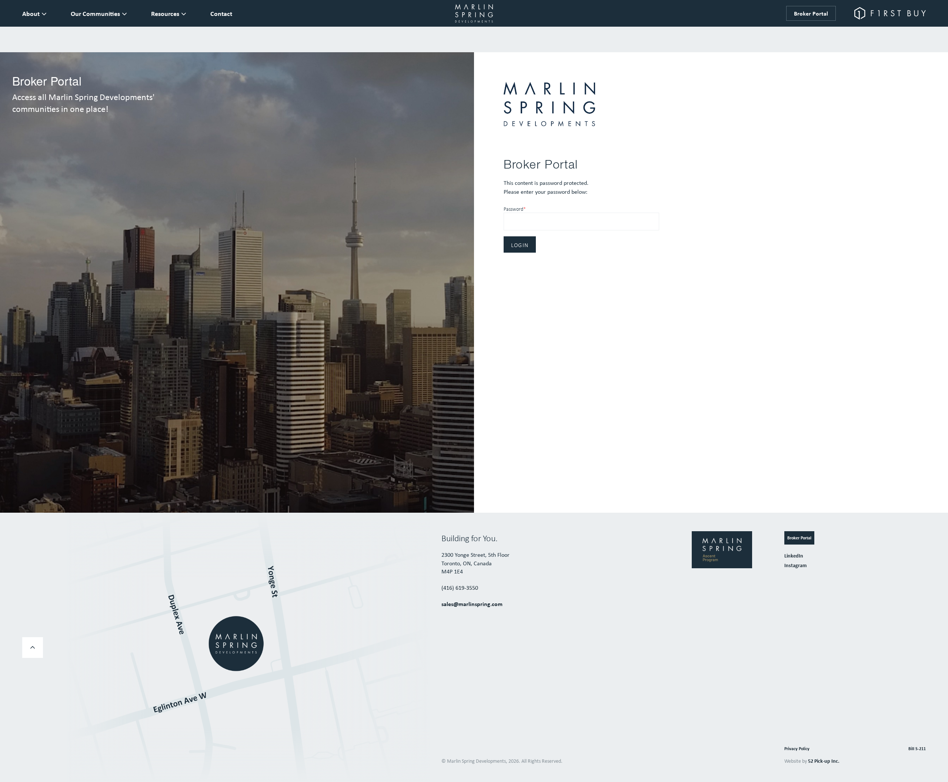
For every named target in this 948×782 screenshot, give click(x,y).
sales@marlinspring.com (472, 604)
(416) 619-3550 (459, 587)
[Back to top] (32, 647)
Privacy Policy (797, 748)
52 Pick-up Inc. (823, 760)
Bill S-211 (917, 748)
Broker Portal (811, 13)
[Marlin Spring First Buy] (890, 13)
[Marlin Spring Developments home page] (474, 13)
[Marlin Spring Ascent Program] (722, 549)
